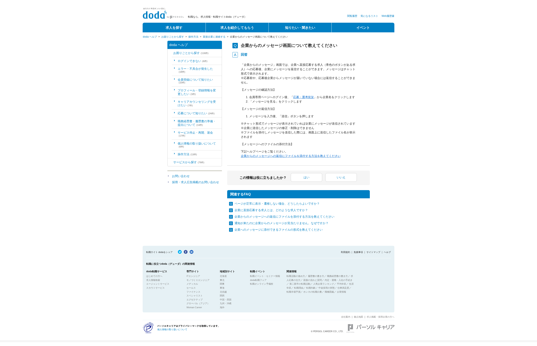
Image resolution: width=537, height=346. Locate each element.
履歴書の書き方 (316, 276)
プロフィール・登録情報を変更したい (197, 92)
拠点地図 (358, 317)
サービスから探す (188, 162)
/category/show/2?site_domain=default (170, 162)
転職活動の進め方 (296, 276)
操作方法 (193, 36)
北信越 (223, 292)
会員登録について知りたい (195, 81)
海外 (222, 307)
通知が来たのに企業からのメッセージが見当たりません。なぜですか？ (281, 223)
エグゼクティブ (194, 299)
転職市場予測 (293, 292)
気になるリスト (369, 15)
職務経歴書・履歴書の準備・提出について (197, 123)
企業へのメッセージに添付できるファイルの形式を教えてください (279, 229)
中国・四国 (225, 299)
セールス (191, 288)
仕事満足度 (343, 288)
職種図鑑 (329, 292)
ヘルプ (387, 252)
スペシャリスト (194, 295)
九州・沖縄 (225, 303)
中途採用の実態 (326, 288)
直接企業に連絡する (214, 36)
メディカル (192, 284)
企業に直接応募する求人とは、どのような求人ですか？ (271, 210)
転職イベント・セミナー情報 (265, 276)
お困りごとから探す (172, 36)
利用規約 (345, 252)
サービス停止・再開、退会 (195, 134)
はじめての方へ (154, 276)
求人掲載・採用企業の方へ (380, 317)
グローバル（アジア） (198, 303)
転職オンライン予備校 (261, 284)
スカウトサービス (155, 288)
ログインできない (192, 61)
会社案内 (345, 317)
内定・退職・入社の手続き (338, 280)
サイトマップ (373, 252)
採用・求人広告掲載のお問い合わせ (195, 182)
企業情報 (341, 292)
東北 (222, 280)
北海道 (223, 276)
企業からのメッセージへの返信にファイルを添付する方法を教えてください (291, 156)
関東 (222, 284)
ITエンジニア (193, 276)
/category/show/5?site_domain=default (170, 53)
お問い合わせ (181, 176)
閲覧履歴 (352, 15)
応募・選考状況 (303, 97)
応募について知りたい (196, 113)
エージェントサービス (157, 284)
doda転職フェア (258, 280)
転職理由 (298, 288)
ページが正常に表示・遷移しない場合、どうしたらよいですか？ (277, 203)
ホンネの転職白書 (312, 292)
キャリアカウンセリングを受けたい (197, 103)
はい (306, 177)
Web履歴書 (388, 15)
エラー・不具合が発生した (195, 70)
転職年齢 (310, 288)
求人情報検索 (153, 280)
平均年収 (341, 284)
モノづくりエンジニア (198, 280)
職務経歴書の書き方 (337, 276)
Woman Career (194, 307)
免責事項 (358, 252)
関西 (222, 295)
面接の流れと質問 (312, 280)
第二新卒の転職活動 (299, 284)
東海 (222, 288)
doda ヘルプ (150, 36)
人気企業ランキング (323, 284)
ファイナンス (193, 292)
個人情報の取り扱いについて (197, 145)
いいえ (341, 177)
